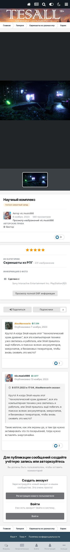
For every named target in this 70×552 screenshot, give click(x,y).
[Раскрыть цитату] (10, 387)
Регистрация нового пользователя (35, 495)
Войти (35, 516)
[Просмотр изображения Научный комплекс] (35, 180)
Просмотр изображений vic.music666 (33, 220)
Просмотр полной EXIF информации (35, 293)
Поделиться (18, 309)
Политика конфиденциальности (44, 536)
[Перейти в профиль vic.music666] (7, 215)
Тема (22, 536)
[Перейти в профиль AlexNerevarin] (9, 325)
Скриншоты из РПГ (18, 262)
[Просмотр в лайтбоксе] (35, 100)
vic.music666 (27, 213)
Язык (13, 536)
